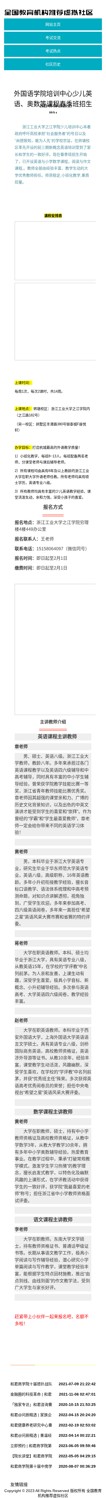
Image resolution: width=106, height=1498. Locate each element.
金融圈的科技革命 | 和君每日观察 (31, 1395)
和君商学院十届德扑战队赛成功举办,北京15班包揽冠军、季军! (32, 1385)
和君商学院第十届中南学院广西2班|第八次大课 (31, 1467)
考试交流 (53, 37)
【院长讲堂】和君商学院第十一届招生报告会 (31, 1457)
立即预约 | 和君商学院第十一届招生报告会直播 (31, 1447)
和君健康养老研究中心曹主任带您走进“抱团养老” (31, 1426)
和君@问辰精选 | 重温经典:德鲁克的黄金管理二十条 (31, 1436)
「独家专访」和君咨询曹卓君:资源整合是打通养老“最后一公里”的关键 (31, 1405)
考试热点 (53, 51)
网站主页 (53, 24)
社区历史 (53, 64)
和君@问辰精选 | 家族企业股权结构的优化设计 (31, 1416)
